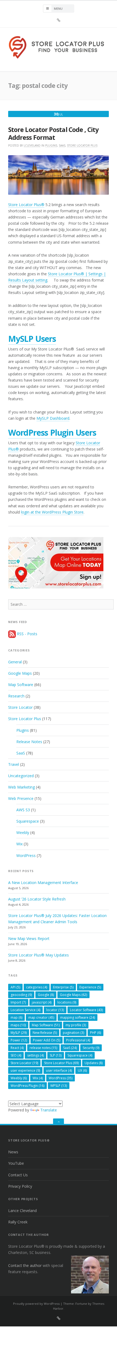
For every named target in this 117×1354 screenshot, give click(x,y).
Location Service (25, 1010)
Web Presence (20, 798)
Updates (94, 1063)
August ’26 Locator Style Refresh (37, 899)
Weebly (22, 832)
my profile (76, 1025)
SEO (16, 1055)
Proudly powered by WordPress (36, 1304)
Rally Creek (17, 1221)
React (17, 1047)
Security (91, 1047)
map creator (41, 1017)
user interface (59, 1070)
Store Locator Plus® (26, 204)
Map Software (20, 684)
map (16, 1017)
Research (16, 695)
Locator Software (86, 1010)
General (15, 661)
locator (55, 1010)
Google (46, 994)
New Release (45, 1032)
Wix (19, 843)
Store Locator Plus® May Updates (38, 955)
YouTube (16, 1163)
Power (19, 1040)
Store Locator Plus (82, 145)
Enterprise (63, 987)
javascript (41, 1002)
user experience (25, 1070)
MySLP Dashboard (52, 418)
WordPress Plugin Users (52, 432)
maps (18, 1025)
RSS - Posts (26, 633)
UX (82, 1070)
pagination (73, 1032)
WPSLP (58, 1085)
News (13, 1151)
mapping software (77, 1017)
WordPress (26, 855)
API (15, 987)
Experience (90, 987)
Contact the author (25, 1265)
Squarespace (27, 821)
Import (18, 1002)
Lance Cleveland (22, 1210)
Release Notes (29, 741)
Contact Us (18, 1174)
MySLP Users (32, 338)
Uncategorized (21, 775)
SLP (55, 1055)
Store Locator (20, 707)
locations (66, 1002)
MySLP (19, 1032)
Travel (13, 764)
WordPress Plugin (27, 1085)
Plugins (51, 145)
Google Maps (20, 673)
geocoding (21, 994)
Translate (48, 1110)
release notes (43, 1047)
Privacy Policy (20, 1186)
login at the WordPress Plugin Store (52, 512)
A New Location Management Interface (43, 882)
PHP (95, 1032)
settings (35, 1055)
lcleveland (32, 145)
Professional (78, 1040)
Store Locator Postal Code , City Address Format (53, 133)
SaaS (62, 145)
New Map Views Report (29, 938)
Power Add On (46, 1040)
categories (36, 987)
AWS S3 (23, 809)
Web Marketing (21, 787)
